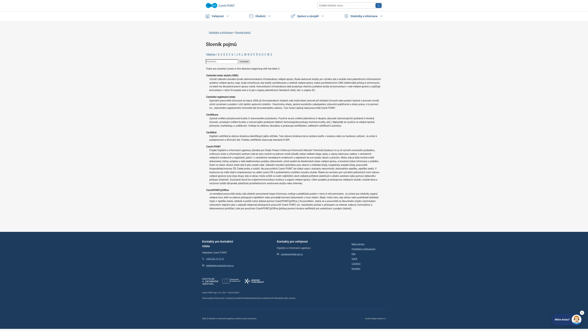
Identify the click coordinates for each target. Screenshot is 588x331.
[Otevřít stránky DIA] (210, 281)
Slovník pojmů (243, 32)
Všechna (210, 54)
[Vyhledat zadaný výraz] (378, 5)
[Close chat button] (582, 313)
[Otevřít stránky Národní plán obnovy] (254, 281)
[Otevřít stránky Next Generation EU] (231, 281)
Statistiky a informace (221, 32)
